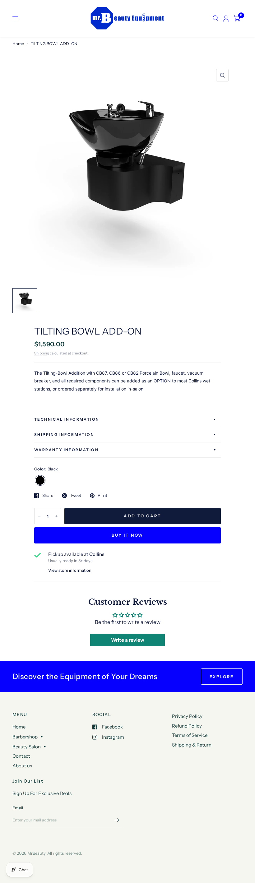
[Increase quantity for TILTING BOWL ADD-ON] (56, 516)
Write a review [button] (127, 640)
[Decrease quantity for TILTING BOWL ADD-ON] (39, 516)
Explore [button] (222, 676)
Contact (21, 756)
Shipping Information (64, 434)
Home (18, 43)
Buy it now (127, 535)
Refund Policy (187, 726)
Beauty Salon (26, 747)
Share (47, 495)
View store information (69, 570)
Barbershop (25, 737)
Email (17, 807)
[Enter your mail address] (116, 820)
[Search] (216, 18)
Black (40, 480)
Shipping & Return (191, 745)
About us (22, 766)
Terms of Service (189, 735)
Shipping (41, 353)
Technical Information (66, 419)
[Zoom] (222, 75)
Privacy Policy (187, 716)
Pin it (102, 495)
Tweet (75, 495)
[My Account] (226, 18)
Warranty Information (66, 449)
